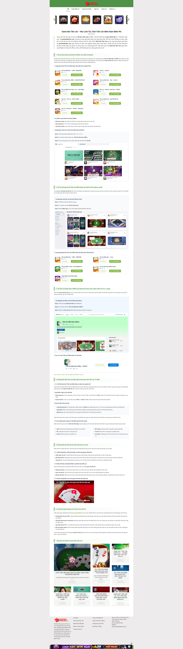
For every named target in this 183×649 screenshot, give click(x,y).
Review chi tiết (100, 365)
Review (65, 74)
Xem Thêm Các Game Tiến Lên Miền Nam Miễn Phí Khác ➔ (69, 374)
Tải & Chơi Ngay (77, 74)
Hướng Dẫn (112, 9)
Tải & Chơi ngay (113, 365)
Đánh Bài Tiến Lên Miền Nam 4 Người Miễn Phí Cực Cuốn (62, 596)
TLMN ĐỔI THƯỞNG (87, 9)
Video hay (104, 9)
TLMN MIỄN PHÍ (75, 9)
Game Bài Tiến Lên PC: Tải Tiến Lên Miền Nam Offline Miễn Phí (120, 596)
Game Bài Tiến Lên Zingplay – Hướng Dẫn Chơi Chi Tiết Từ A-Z (120, 554)
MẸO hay (96, 9)
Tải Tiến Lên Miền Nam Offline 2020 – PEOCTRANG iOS (101, 571)
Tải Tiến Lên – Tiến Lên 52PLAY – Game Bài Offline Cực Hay (82, 596)
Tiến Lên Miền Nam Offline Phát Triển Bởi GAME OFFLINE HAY (101, 596)
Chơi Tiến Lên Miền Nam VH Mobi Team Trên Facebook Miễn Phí (72, 573)
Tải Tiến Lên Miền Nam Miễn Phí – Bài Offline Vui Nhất (120, 575)
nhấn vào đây (79, 134)
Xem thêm (72, 581)
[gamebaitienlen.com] (91, 3)
